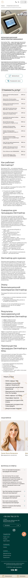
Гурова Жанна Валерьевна (9, 453)
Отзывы (5, 538)
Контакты (7, 525)
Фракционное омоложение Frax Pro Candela (14, 392)
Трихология (6, 557)
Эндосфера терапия (12, 398)
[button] (18, 2)
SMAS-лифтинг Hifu (11, 381)
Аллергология (7, 555)
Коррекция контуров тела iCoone (14, 401)
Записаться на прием (12, 447)
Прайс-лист (6, 537)
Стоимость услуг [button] (11, 90)
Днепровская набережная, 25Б (11, 520)
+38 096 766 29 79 (11, 516)
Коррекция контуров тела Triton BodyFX (14, 405)
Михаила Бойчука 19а (8, 521)
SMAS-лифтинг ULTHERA (13, 395)
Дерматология (7, 553)
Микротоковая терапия (13, 408)
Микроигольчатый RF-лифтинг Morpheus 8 (13, 384)
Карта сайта (6, 540)
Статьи (5, 547)
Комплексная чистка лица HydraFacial (14, 388)
